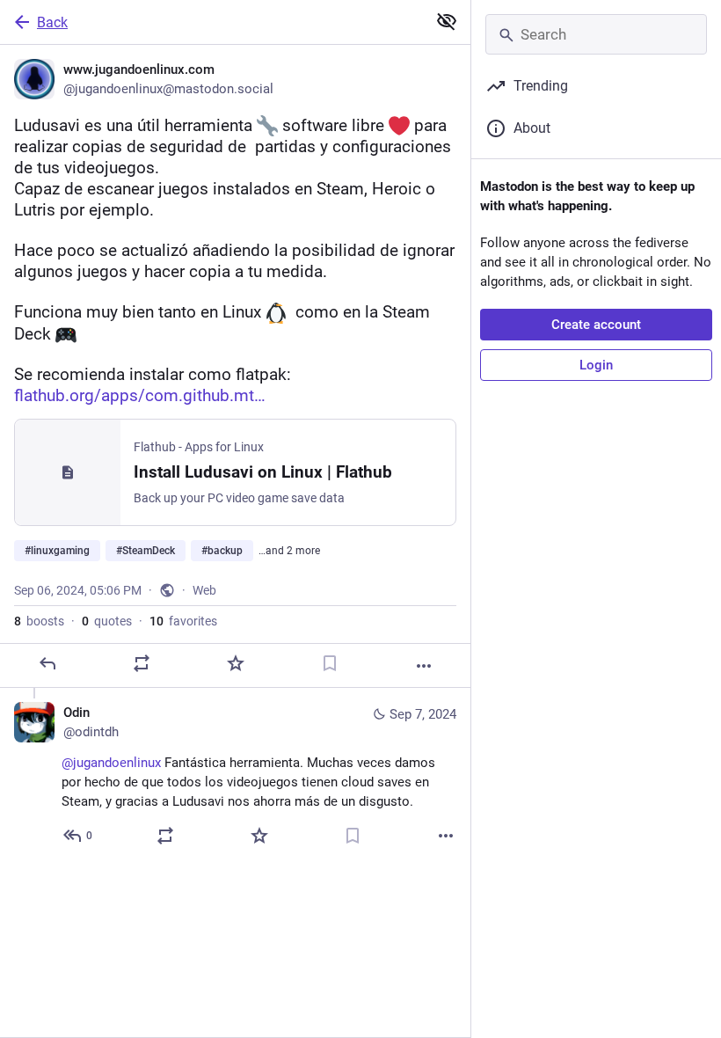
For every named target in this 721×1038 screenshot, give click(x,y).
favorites (183, 621)
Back (52, 22)
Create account (596, 325)
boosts (39, 621)
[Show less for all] (446, 21)
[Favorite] (235, 663)
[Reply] (47, 663)
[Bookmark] (329, 663)
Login (596, 365)
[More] (423, 665)
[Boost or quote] (141, 663)
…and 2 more (289, 551)
